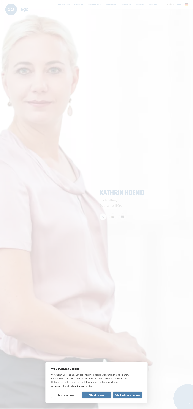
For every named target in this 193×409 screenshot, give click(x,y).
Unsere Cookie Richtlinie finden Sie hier (71, 386)
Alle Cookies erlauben (127, 394)
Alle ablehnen (97, 394)
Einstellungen (66, 394)
